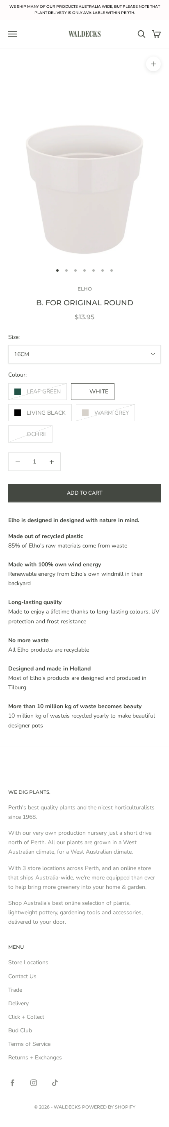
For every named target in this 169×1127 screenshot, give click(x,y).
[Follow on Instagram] (34, 1083)
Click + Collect (26, 1017)
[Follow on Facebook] (12, 1083)
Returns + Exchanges (35, 1057)
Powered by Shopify (108, 1107)
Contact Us (22, 976)
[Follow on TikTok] (55, 1083)
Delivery (18, 1003)
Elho (85, 289)
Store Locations (28, 962)
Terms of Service (29, 1044)
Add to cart (85, 493)
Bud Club (20, 1030)
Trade (15, 990)
